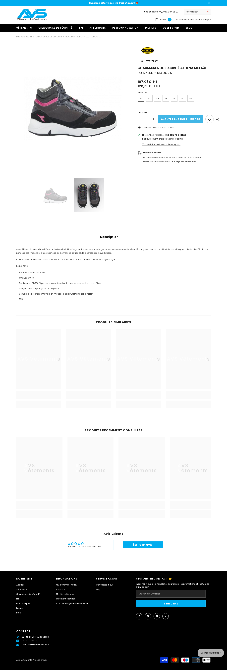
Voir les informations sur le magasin (161, 144)
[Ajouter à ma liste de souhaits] (209, 119)
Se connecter (182, 19)
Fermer (209, 3)
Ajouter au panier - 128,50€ (180, 119)
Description (109, 237)
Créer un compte (202, 19)
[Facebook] (139, 616)
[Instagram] (148, 616)
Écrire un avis (142, 545)
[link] (38, 397)
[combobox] (195, 11)
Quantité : (143, 112)
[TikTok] (157, 616)
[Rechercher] (197, 11)
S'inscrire (171, 603)
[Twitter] (165, 616)
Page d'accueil (24, 36)
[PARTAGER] (217, 119)
